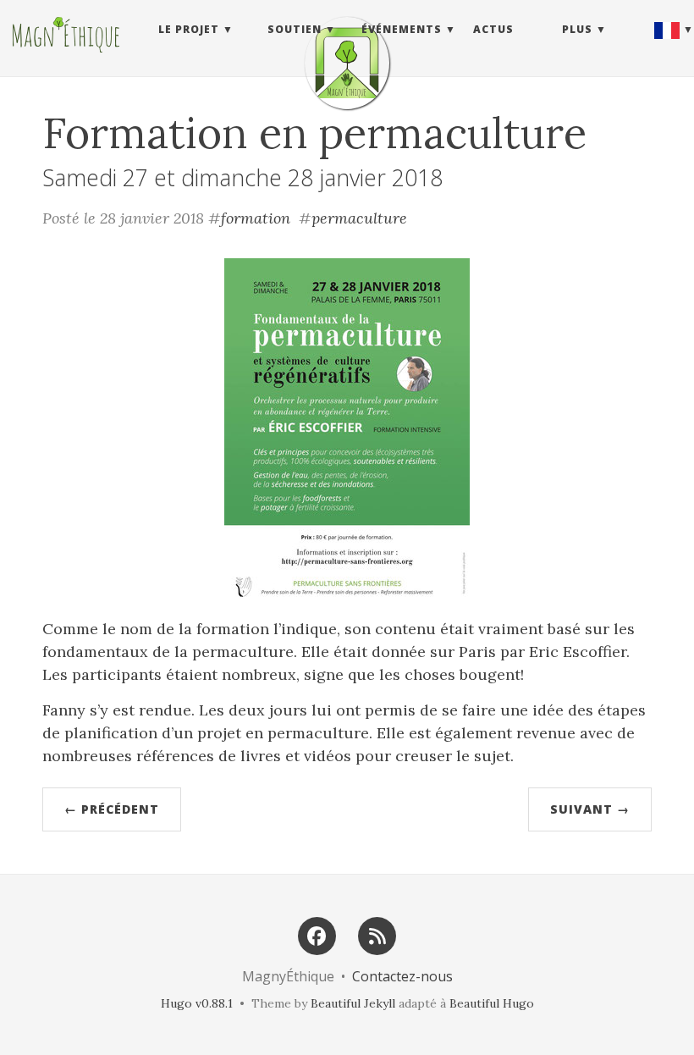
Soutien (294, 29)
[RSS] (377, 934)
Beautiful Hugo (491, 1003)
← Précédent (111, 809)
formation (255, 218)
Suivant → (590, 809)
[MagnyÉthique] (347, 63)
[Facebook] (316, 934)
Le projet (188, 29)
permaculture (359, 218)
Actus (493, 29)
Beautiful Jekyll (353, 1003)
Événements (401, 29)
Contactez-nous (402, 976)
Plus (577, 29)
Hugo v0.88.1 (197, 1003)
